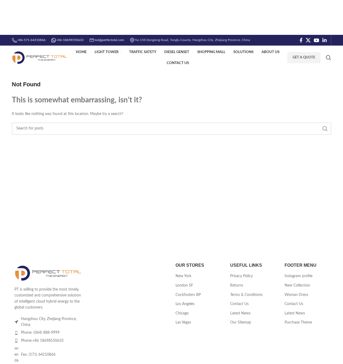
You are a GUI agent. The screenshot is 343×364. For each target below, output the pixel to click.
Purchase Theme (298, 322)
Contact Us (239, 304)
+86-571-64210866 (31, 40)
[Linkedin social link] (324, 40)
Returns (236, 285)
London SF (184, 285)
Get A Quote (304, 57)
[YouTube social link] (316, 40)
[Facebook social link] (301, 40)
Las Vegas (183, 322)
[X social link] (308, 40)
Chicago (182, 313)
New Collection (297, 285)
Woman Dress (296, 295)
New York (183, 276)
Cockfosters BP (188, 295)
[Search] (328, 57)
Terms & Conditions (246, 295)
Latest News (240, 313)
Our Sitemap (240, 322)
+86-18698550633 (70, 40)
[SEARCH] (325, 128)
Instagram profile (298, 276)
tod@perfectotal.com (109, 40)
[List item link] (48, 333)
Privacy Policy (241, 276)
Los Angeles (185, 304)
